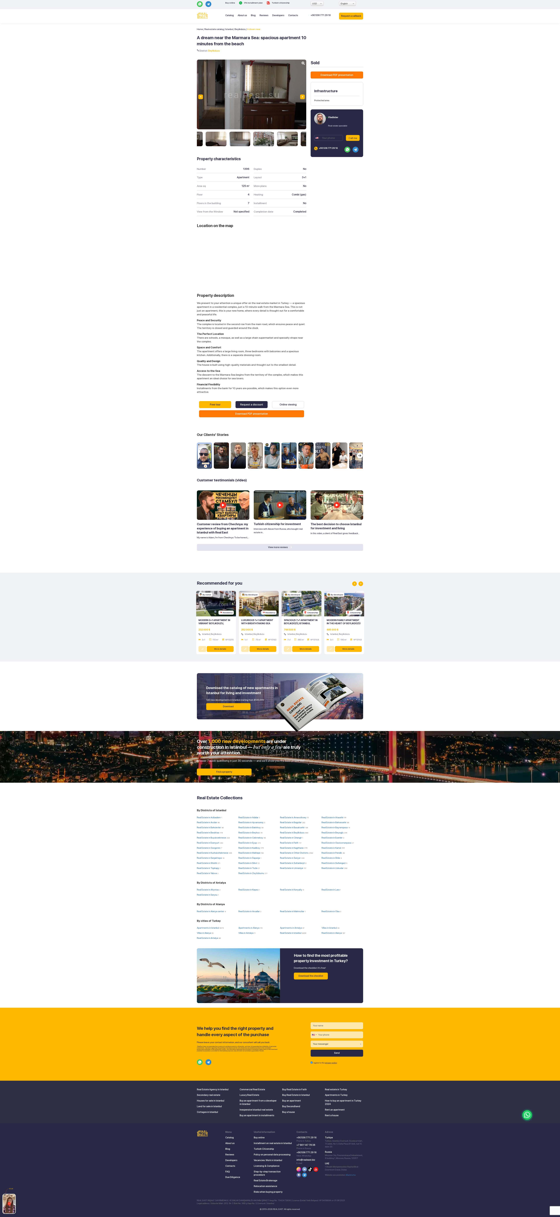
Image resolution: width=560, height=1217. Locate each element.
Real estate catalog (214, 29)
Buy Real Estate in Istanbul (296, 1095)
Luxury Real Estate (249, 1095)
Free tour (215, 404)
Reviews (264, 15)
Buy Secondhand (291, 1106)
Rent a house (331, 1115)
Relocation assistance (265, 1186)
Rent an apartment (335, 1109)
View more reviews (278, 547)
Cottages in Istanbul (207, 1112)
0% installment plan (253, 3)
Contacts (293, 15)
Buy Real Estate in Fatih (294, 1089)
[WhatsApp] (527, 1115)
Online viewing (288, 404)
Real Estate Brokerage (265, 1180)
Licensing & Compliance (266, 1166)
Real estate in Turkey (336, 1089)
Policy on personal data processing (272, 1154)
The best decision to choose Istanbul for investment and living (336, 526)
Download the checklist (311, 976)
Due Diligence (232, 1177)
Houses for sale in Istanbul (210, 1100)
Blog (253, 15)
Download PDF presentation (251, 413)
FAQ (227, 1171)
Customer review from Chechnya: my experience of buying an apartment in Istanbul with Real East (223, 528)
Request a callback (351, 16)
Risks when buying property (268, 1191)
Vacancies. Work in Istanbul (268, 1160)
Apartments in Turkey (336, 1095)
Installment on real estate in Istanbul (273, 1143)
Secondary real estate (208, 1095)
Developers (278, 15)
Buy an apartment (291, 1100)
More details (220, 649)
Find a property (224, 771)
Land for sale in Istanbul (209, 1106)
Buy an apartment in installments (257, 1115)
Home (200, 29)
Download (228, 706)
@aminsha (351, 1175)
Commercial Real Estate (252, 1089)
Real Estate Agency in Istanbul (213, 1089)
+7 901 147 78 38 (305, 1145)
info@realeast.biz (305, 1159)
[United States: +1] (317, 138)
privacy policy (331, 1063)
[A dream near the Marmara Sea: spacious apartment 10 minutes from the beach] (216, 139)
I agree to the (325, 1063)
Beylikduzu (240, 29)
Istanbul (229, 29)
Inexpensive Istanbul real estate (256, 1109)
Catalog (229, 15)
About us (242, 15)
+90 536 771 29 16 (321, 15)
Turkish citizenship (280, 3)
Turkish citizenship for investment (277, 524)
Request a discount (251, 404)
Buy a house (288, 1112)
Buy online (230, 3)
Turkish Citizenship (264, 1149)
